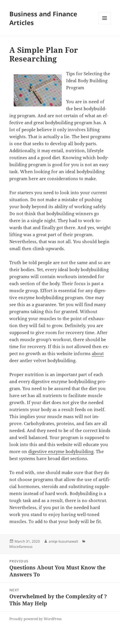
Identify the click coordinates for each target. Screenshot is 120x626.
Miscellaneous (21, 546)
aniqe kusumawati (63, 541)
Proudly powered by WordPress (35, 618)
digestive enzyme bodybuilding (60, 451)
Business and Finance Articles (43, 18)
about (98, 353)
